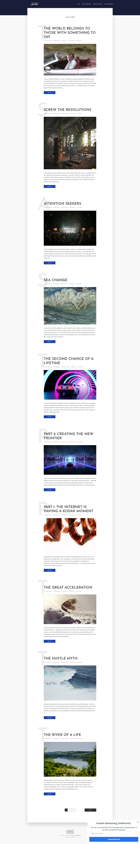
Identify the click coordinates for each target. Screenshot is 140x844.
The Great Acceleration (68, 587)
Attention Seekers (62, 204)
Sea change (55, 280)
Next (90, 810)
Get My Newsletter (86, 4)
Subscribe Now (114, 839)
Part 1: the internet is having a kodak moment (68, 509)
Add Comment (79, 662)
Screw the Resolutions (67, 110)
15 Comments (80, 441)
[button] (113, 823)
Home (78, 4)
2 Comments (79, 207)
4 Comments (79, 283)
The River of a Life (62, 735)
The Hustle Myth (60, 658)
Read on (50, 92)
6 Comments (78, 591)
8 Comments (78, 40)
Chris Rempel (48, 40)
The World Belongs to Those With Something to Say (70, 33)
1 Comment (79, 113)
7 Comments (80, 366)
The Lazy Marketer (108, 4)
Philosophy (57, 40)
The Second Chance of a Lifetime (69, 361)
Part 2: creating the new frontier (68, 436)
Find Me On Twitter (97, 4)
